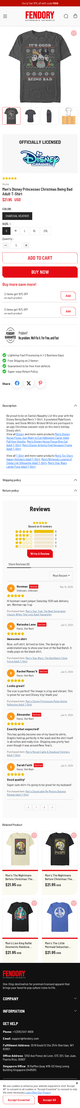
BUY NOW (40, 272)
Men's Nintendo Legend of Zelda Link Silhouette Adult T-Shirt (39, 461)
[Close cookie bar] (77, 1083)
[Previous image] (12, 66)
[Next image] (67, 66)
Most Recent (60, 575)
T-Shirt (20, 455)
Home (5, 184)
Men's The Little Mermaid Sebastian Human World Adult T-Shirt (58, 945)
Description (10, 405)
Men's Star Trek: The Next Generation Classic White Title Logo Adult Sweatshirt (36, 612)
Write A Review (40, 553)
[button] (5, 17)
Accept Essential (19, 1100)
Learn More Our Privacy (38, 1092)
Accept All (49, 1100)
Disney (20, 434)
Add (68, 295)
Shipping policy (12, 480)
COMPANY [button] (10, 998)
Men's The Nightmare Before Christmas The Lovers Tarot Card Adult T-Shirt (20, 877)
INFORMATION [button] (14, 1011)
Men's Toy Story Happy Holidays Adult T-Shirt (39, 457)
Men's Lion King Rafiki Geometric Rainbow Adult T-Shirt (18, 945)
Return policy (11, 490)
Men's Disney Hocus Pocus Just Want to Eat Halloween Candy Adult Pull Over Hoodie (38, 437)
